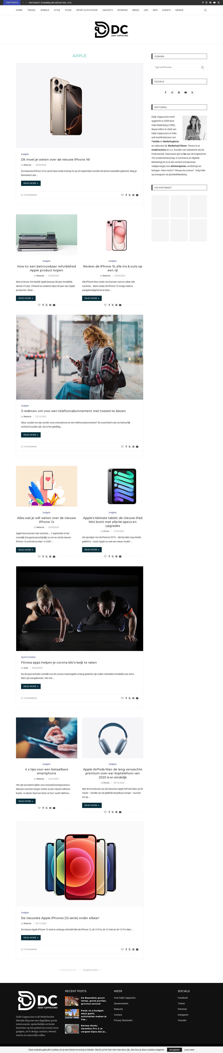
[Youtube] (214, 2)
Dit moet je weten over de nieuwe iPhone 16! (55, 159)
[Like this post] (122, 195)
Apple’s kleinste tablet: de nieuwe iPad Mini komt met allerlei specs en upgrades (112, 522)
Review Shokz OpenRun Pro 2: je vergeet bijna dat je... (94, 1028)
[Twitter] (219, 2)
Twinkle (155, 141)
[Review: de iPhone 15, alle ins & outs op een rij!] (112, 234)
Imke (26, 668)
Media (135, 10)
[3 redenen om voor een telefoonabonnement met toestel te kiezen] (79, 357)
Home (19, 10)
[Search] (205, 10)
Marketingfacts (171, 141)
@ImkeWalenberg (178, 174)
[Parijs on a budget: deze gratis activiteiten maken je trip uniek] (72, 1014)
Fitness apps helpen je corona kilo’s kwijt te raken (59, 662)
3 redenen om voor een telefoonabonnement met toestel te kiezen (73, 411)
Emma (106, 531)
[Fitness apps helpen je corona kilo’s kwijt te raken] (79, 608)
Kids (155, 10)
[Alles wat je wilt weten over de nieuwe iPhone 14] (46, 486)
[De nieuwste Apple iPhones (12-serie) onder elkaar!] (79, 864)
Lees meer (189, 1050)
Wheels (44, 10)
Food (68, 10)
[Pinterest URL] (160, 206)
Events (166, 10)
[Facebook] (202, 2)
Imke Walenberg (159, 125)
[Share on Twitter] (129, 195)
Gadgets (107, 10)
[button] (23, 2)
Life (146, 10)
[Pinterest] (210, 2)
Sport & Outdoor (86, 10)
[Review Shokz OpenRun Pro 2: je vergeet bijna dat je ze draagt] (72, 1029)
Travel (31, 10)
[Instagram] (206, 2)
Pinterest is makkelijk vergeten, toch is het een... (57, 2)
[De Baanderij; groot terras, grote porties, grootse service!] (72, 1001)
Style (57, 10)
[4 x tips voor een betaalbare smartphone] (46, 737)
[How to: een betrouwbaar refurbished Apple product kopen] (46, 234)
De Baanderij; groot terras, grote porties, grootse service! (93, 1000)
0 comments (30, 195)
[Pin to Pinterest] (133, 195)
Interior (122, 10)
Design (179, 10)
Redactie (27, 165)
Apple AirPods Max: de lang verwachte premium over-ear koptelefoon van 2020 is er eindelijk (112, 773)
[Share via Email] (137, 195)
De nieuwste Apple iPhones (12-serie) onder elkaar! (60, 918)
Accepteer (174, 1049)
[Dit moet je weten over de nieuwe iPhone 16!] (79, 105)
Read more (30, 183)
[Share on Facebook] (126, 195)
